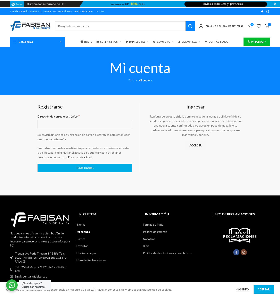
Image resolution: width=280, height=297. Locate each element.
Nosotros (149, 239)
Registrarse (85, 167)
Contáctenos (218, 41)
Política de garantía (155, 231)
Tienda (80, 224)
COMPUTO (163, 41)
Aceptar (264, 289)
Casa (131, 80)
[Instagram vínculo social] (267, 11)
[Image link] (40, 219)
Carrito (80, 239)
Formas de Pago (153, 224)
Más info (242, 289)
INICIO (88, 41)
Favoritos (82, 246)
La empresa (189, 41)
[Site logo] (30, 25)
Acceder (195, 145)
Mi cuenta (83, 231)
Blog (146, 246)
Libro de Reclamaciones (91, 260)
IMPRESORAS (137, 41)
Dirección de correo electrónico (59, 116)
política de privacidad (78, 157)
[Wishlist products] (259, 26)
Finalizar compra (86, 253)
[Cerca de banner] (275, 4)
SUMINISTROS (109, 41)
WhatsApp (258, 41)
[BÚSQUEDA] (190, 26)
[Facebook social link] (262, 11)
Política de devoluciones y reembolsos (167, 253)
